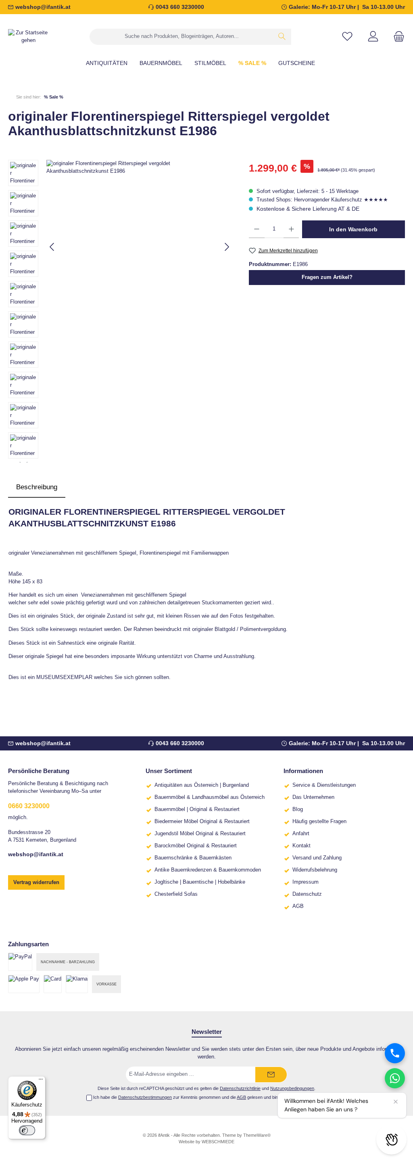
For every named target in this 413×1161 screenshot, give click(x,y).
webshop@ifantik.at (43, 7)
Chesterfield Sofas (176, 894)
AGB (298, 906)
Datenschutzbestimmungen (145, 1097)
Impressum (305, 882)
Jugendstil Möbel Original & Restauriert (200, 833)
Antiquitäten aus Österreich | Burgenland (201, 785)
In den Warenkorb (353, 229)
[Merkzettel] (347, 36)
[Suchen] (282, 37)
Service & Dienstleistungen (324, 785)
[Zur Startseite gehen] (28, 36)
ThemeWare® (257, 1135)
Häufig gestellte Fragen (319, 821)
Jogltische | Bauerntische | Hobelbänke (199, 882)
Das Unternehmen (313, 797)
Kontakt (301, 846)
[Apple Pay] (24, 984)
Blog (297, 809)
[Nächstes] (227, 247)
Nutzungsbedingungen (292, 1088)
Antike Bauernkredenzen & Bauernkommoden (207, 870)
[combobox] (181, 37)
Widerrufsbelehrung (314, 870)
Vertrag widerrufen (36, 882)
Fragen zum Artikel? (327, 277)
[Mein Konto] (373, 36)
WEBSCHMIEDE (218, 1141)
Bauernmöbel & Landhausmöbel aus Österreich (209, 797)
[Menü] (41, 1081)
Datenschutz (307, 894)
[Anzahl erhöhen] (291, 229)
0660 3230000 (29, 805)
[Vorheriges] (52, 247)
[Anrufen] (395, 1053)
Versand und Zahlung (317, 858)
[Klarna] (77, 984)
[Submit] (271, 1075)
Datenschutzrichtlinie (240, 1088)
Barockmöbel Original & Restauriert (195, 846)
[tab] (36, 487)
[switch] (27, 1130)
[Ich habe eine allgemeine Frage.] (395, 1078)
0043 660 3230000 (180, 7)
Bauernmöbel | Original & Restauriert (197, 809)
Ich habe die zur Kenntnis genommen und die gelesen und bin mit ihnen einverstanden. (210, 1097)
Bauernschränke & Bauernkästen (193, 858)
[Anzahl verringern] (257, 229)
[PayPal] (20, 962)
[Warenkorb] (396, 36)
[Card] (53, 984)
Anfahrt (300, 833)
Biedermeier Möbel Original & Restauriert (202, 821)
